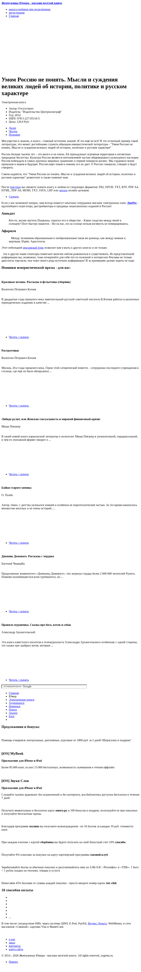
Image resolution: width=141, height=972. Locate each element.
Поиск (13, 709)
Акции (13, 712)
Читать (13, 131)
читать (63, 190)
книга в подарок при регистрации (29, 9)
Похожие (14, 134)
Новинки (14, 706)
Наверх (13, 961)
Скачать (14, 196)
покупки (15, 187)
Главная (14, 693)
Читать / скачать (19, 337)
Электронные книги (21, 699)
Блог (12, 716)
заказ (12, 942)
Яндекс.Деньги (97, 923)
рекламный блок (33, 247)
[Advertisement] (49, 46)
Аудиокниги (16, 703)
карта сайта (16, 949)
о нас (12, 939)
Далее (12, 128)
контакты (15, 945)
